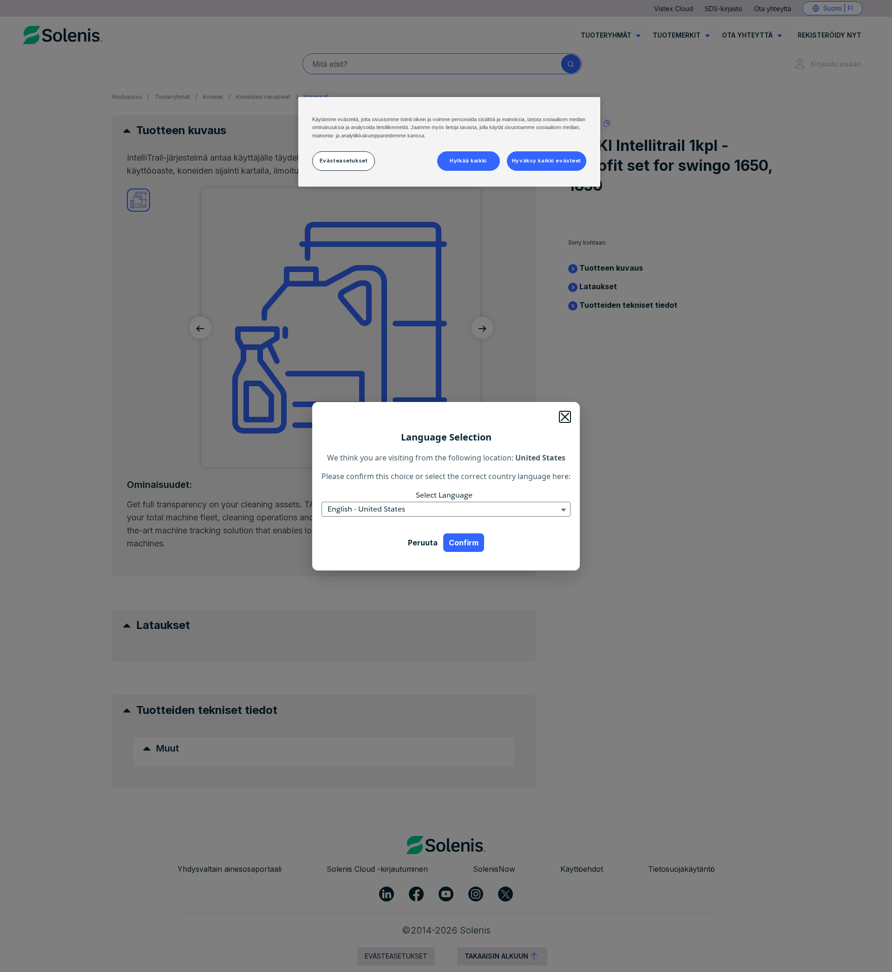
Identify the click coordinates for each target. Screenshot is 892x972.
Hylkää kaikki (468, 160)
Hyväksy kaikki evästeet (546, 160)
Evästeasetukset (344, 160)
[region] (449, 141)
